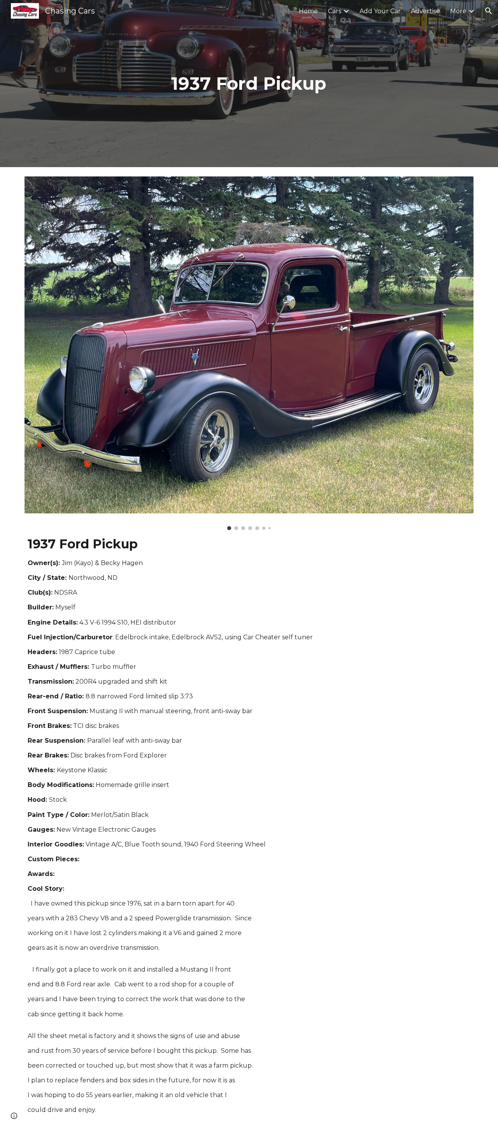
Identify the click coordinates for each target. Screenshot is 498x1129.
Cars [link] (334, 11)
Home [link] (308, 11)
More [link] (458, 11)
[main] (249, 83)
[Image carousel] (249, 353)
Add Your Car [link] (380, 11)
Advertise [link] (425, 11)
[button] (488, 11)
